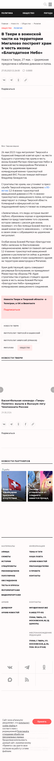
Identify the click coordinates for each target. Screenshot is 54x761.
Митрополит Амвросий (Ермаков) (20, 340)
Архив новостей (38, 561)
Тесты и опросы (10, 585)
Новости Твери (11, 326)
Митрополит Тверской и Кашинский (22, 333)
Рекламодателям (39, 566)
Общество (25, 348)
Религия (18, 28)
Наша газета (36, 556)
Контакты (34, 575)
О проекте (34, 571)
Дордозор (6, 607)
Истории (6, 561)
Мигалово (9, 348)
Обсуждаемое (9, 580)
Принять (41, 721)
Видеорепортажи (11, 595)
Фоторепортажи (10, 590)
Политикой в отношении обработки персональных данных (15, 734)
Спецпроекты (8, 566)
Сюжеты (6, 556)
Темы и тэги (35, 552)
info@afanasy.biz (38, 607)
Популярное (8, 575)
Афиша (5, 552)
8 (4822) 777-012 (36, 612)
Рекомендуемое (10, 571)
